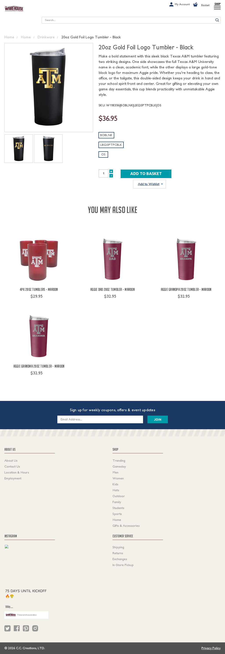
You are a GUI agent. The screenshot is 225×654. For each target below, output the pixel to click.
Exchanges (119, 559)
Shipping (118, 547)
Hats (115, 490)
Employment (12, 478)
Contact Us (12, 466)
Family (116, 502)
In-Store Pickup (123, 565)
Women (118, 478)
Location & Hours (16, 472)
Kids (115, 484)
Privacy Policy (211, 648)
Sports (117, 514)
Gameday (119, 466)
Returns (117, 553)
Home (116, 520)
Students (118, 508)
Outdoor (118, 496)
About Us (10, 460)
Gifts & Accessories (126, 525)
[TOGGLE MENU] (217, 9)
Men (115, 472)
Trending (118, 460)
